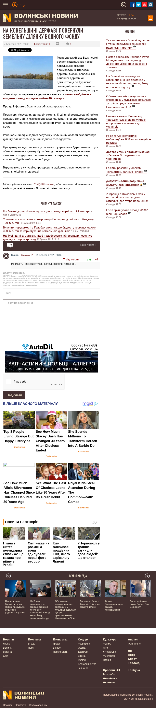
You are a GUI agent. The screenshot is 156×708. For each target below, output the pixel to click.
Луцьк (6, 643)
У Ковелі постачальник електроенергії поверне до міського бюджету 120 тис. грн (48, 221)
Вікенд (82, 655)
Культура (109, 639)
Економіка (60, 639)
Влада (31, 643)
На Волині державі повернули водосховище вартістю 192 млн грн (47, 211)
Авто (131, 654)
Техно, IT (83, 668)
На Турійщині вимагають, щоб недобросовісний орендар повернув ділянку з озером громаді (47, 237)
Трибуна (134, 670)
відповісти (72, 259)
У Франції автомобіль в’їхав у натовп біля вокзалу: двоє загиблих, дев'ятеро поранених (127, 197)
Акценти (109, 682)
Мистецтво (109, 655)
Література (109, 651)
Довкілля (83, 651)
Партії (31, 647)
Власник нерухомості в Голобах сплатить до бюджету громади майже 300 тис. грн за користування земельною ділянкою (49, 229)
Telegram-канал (43, 184)
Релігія (82, 659)
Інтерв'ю (109, 674)
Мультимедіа (78, 576)
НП (130, 650)
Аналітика (110, 678)
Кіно (105, 647)
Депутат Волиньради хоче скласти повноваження (114, 605)
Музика (107, 643)
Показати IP (27, 255)
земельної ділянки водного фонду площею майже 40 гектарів (47, 96)
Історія (107, 659)
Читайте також (51, 203)
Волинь (7, 647)
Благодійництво (87, 663)
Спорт (132, 659)
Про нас (7, 705)
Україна (7, 651)
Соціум (83, 639)
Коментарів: (42, 44)
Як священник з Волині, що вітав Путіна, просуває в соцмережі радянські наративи (128, 43)
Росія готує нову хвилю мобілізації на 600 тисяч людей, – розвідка (128, 138)
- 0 (96, 259)
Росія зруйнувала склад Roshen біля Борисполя (127, 212)
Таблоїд (134, 663)
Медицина (84, 643)
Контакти (20, 705)
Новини (130, 31)
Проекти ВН (111, 670)
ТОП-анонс (134, 643)
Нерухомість (60, 651)
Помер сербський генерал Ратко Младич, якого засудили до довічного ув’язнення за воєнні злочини (128, 62)
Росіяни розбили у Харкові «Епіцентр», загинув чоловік (124, 170)
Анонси (133, 639)
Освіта (82, 647)
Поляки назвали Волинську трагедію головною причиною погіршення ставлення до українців (126, 121)
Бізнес (57, 647)
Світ (5, 655)
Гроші (56, 643)
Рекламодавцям (38, 705)
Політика (34, 639)
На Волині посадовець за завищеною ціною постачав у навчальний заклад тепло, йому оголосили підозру (127, 81)
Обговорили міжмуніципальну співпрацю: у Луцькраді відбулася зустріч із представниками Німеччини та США (128, 101)
